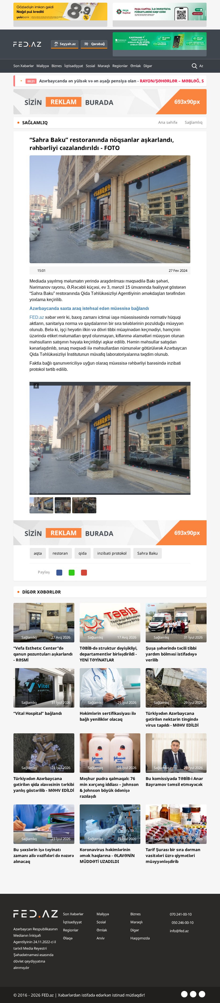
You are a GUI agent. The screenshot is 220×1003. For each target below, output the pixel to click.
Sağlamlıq (194, 122)
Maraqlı (104, 65)
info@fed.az (179, 930)
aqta (38, 553)
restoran (60, 553)
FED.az (37, 317)
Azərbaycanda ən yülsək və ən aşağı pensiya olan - (98, 80)
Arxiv (101, 938)
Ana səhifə (167, 122)
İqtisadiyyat (73, 65)
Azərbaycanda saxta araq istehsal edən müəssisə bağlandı (89, 308)
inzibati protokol (112, 553)
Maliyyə (42, 65)
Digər (148, 65)
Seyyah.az (68, 44)
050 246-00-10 (182, 922)
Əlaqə (67, 938)
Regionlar (120, 65)
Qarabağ (98, 44)
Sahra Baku (147, 553)
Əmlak (135, 65)
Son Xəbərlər (23, 65)
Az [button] (201, 65)
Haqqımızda (140, 938)
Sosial (90, 65)
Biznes (57, 65)
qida (83, 553)
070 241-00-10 (181, 914)
